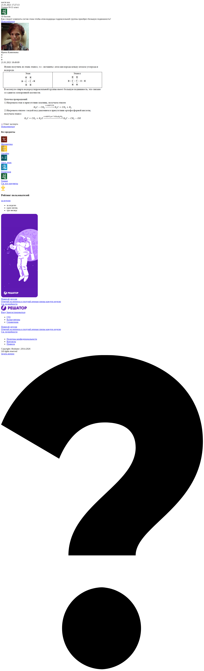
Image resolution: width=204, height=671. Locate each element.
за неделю (6, 200)
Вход (3, 312)
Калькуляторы (13, 319)
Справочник (12, 322)
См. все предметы (9, 183)
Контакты (11, 341)
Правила (11, 344)
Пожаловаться (8, 21)
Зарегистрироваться (15, 312)
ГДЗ (8, 317)
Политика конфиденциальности (22, 339)
